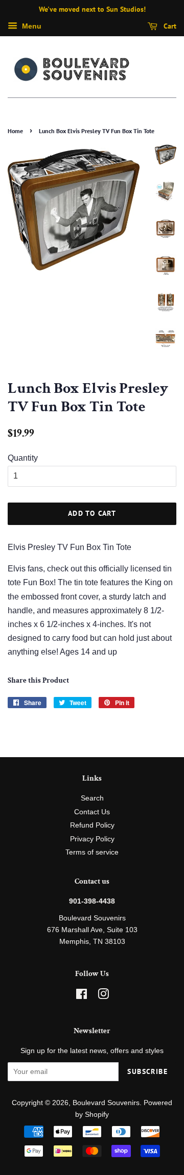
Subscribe (147, 1071)
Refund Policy (92, 825)
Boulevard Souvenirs (106, 1103)
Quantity (23, 458)
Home (15, 131)
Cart (169, 26)
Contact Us (92, 812)
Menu (30, 26)
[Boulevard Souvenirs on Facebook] (81, 996)
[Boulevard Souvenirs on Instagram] (103, 996)
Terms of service (92, 852)
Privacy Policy (92, 839)
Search (92, 798)
